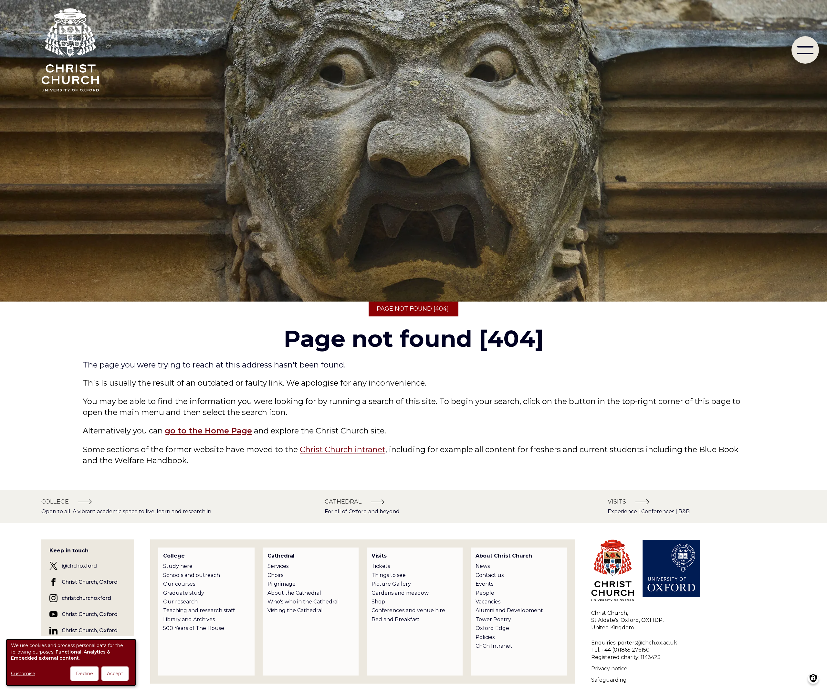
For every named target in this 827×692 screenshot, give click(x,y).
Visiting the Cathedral (295, 610)
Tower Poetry (493, 619)
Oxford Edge (492, 628)
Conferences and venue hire (408, 610)
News (483, 566)
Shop (378, 602)
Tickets (381, 566)
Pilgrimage (281, 584)
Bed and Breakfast (396, 619)
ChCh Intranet (494, 646)
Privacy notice (609, 668)
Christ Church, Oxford (90, 582)
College (174, 556)
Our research (180, 602)
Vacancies (488, 602)
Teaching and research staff (199, 610)
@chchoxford (79, 566)
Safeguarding (609, 680)
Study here (178, 566)
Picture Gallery (391, 584)
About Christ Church (504, 556)
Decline (84, 673)
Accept (115, 673)
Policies (485, 637)
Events (484, 584)
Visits (379, 556)
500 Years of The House (193, 628)
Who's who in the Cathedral (303, 602)
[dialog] (71, 662)
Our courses (179, 584)
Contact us (490, 575)
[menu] (805, 50)
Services (277, 566)
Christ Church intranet (342, 449)
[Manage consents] (813, 678)
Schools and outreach (191, 575)
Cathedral (281, 556)
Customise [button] (23, 673)
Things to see (389, 575)
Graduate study (183, 593)
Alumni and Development (509, 610)
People (485, 593)
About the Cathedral (294, 593)
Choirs (275, 575)
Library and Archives (189, 619)
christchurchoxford (86, 598)
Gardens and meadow (400, 593)
